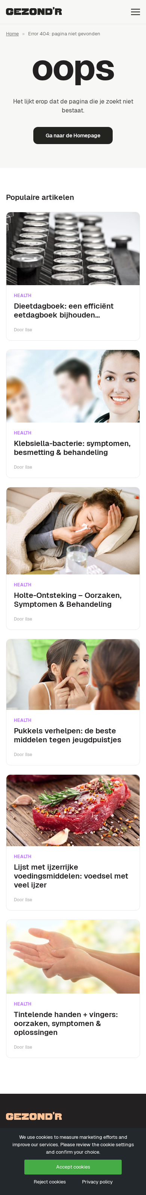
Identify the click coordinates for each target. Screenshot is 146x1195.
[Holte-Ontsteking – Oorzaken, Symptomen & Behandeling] (73, 530)
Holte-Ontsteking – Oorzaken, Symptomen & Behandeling (68, 599)
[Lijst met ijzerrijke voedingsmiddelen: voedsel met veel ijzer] (73, 810)
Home (12, 34)
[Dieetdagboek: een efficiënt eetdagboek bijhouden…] (73, 248)
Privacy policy (97, 1182)
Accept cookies (73, 1167)
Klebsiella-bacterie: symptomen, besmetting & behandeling (72, 448)
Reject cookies (50, 1182)
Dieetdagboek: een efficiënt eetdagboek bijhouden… (64, 310)
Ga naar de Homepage (73, 135)
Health (23, 296)
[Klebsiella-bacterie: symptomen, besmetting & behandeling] (73, 386)
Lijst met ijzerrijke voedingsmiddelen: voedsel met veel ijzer (71, 876)
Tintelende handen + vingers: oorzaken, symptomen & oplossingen (66, 1023)
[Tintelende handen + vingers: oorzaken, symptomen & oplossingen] (73, 957)
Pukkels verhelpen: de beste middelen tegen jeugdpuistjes (67, 735)
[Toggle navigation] (135, 12)
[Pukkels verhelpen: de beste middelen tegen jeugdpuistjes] (73, 674)
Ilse (28, 330)
